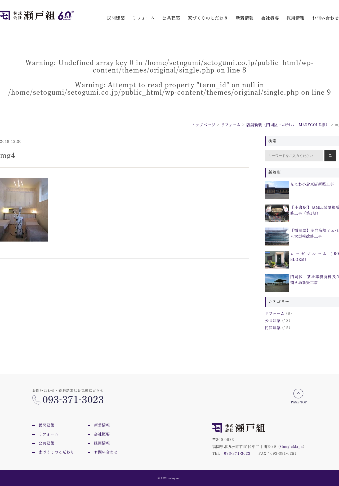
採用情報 (296, 18)
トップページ (203, 125)
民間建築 (116, 18)
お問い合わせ (325, 18)
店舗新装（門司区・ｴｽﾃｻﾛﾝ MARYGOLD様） (287, 125)
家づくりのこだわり (208, 18)
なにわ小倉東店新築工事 (312, 184)
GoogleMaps (291, 446)
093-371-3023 (237, 453)
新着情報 (245, 18)
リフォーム (143, 18)
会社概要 (270, 18)
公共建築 (171, 18)
